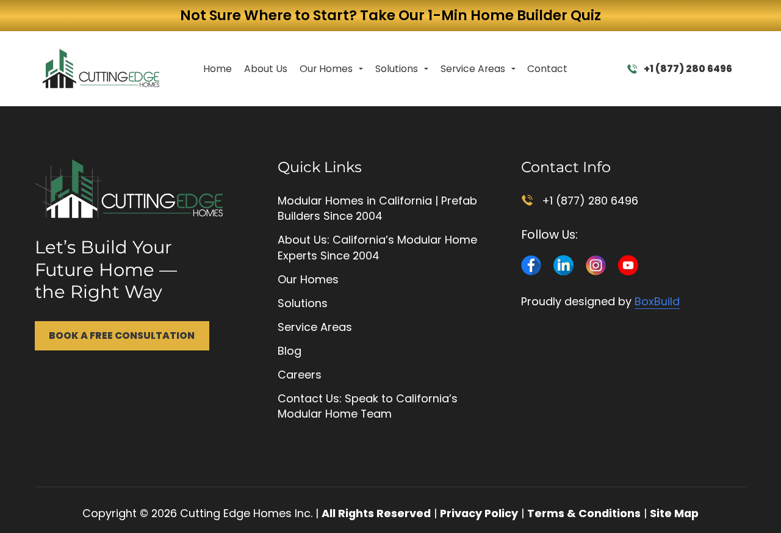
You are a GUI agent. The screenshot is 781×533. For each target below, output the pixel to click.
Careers (300, 374)
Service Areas (473, 69)
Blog (289, 350)
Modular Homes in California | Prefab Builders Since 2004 (377, 208)
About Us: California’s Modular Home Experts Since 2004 (377, 247)
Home (217, 69)
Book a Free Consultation (122, 335)
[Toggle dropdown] (361, 69)
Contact (547, 69)
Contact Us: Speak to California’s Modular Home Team (368, 406)
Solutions (396, 69)
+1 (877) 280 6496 (688, 69)
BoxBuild (657, 301)
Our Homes (326, 69)
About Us (265, 69)
